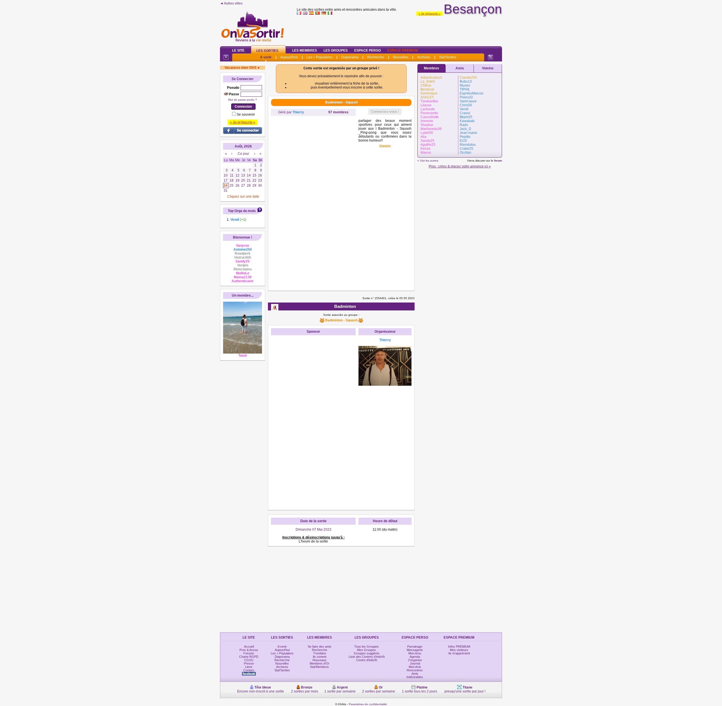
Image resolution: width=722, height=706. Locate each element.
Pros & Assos (248, 650)
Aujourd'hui (289, 57)
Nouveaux (319, 660)
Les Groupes (335, 50)
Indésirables (414, 677)
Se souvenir (246, 114)
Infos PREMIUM (459, 646)
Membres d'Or (319, 663)
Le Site (238, 50)
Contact (248, 670)
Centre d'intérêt (366, 660)
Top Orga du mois (242, 211)
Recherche (375, 57)
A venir (266, 57)
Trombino (319, 653)
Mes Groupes (366, 650)
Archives (423, 57)
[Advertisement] (399, 29)
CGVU (248, 660)
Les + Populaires (320, 57)
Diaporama (349, 57)
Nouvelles (400, 57)
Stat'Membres (319, 667)
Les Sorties (267, 51)
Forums (248, 653)
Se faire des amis (319, 646)
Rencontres (415, 670)
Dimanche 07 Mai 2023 (313, 529)
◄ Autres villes (231, 3)
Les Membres (304, 50)
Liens (248, 667)
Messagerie (415, 650)
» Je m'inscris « (430, 13)
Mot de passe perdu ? (242, 99)
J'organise (415, 660)
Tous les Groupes (366, 646)
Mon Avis (415, 667)
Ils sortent (319, 656)
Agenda (415, 656)
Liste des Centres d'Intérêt (367, 656)
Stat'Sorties (447, 57)
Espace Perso (367, 50)
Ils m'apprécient (459, 653)
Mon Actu (414, 653)
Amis (459, 68)
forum (498, 160)
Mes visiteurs (459, 650)
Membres (431, 68)
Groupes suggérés (367, 653)
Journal (415, 663)
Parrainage (414, 646)
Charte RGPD (248, 656)
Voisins (488, 68)
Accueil (249, 646)
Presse (249, 663)
